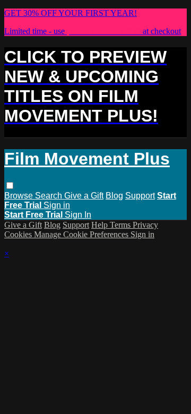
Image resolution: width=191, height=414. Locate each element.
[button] (9, 185)
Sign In (78, 214)
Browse (19, 195)
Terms (121, 224)
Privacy (145, 224)
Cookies (19, 234)
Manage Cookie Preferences (82, 234)
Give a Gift (83, 195)
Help (100, 224)
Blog (114, 195)
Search (49, 195)
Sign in (57, 205)
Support (140, 195)
